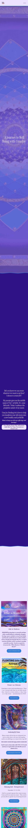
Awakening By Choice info (14, 752)
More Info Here (14, 697)
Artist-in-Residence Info (14, 650)
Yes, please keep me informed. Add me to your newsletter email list (14, 427)
